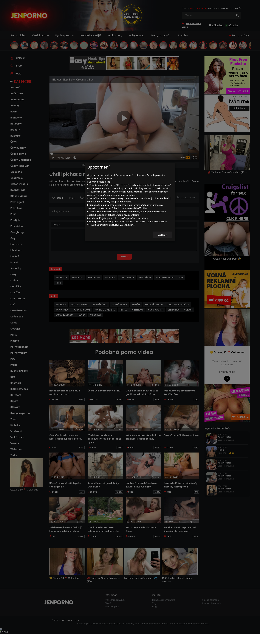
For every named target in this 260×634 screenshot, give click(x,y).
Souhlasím (162, 235)
